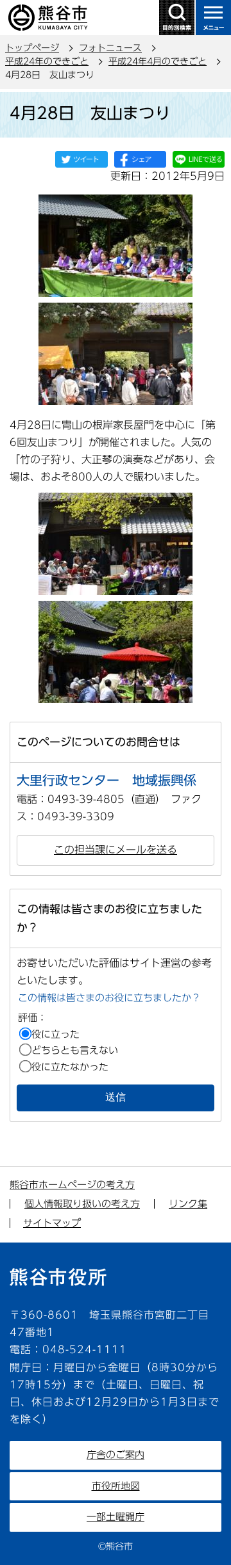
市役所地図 (116, 1486)
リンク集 (188, 1204)
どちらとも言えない (74, 1050)
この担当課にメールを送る (115, 850)
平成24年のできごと (47, 61)
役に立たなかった (69, 1067)
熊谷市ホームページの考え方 (72, 1184)
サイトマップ (52, 1223)
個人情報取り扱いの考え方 (82, 1204)
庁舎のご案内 (115, 1454)
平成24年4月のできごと (157, 61)
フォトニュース (110, 48)
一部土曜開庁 (115, 1516)
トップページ (32, 48)
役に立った (55, 1034)
